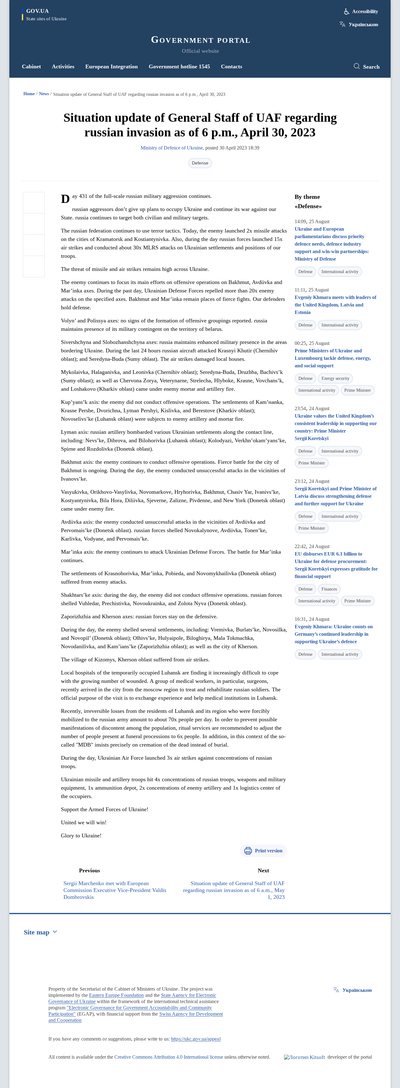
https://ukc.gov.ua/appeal (196, 1038)
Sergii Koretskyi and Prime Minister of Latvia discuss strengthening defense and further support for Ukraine (336, 496)
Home (29, 93)
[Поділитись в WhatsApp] (33, 245)
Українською (363, 24)
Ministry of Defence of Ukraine (172, 147)
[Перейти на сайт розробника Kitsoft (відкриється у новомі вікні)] (305, 1062)
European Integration (111, 66)
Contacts (231, 66)
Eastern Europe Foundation (116, 995)
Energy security (335, 378)
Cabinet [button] (31, 66)
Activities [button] (63, 66)
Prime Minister (357, 390)
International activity (340, 271)
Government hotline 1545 (179, 66)
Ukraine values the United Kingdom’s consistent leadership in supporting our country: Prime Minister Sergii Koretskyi (336, 427)
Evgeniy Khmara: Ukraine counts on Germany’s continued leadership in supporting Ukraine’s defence (334, 634)
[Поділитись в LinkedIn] (33, 266)
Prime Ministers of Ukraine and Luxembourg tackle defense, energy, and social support (333, 358)
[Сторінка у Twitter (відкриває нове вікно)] (339, 66)
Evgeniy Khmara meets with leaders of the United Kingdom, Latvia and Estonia (335, 305)
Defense (200, 162)
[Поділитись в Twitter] (33, 224)
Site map (36, 932)
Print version (268, 850)
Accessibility (365, 11)
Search (371, 67)
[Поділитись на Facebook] (33, 202)
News (44, 93)
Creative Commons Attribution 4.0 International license (168, 1057)
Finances (329, 589)
